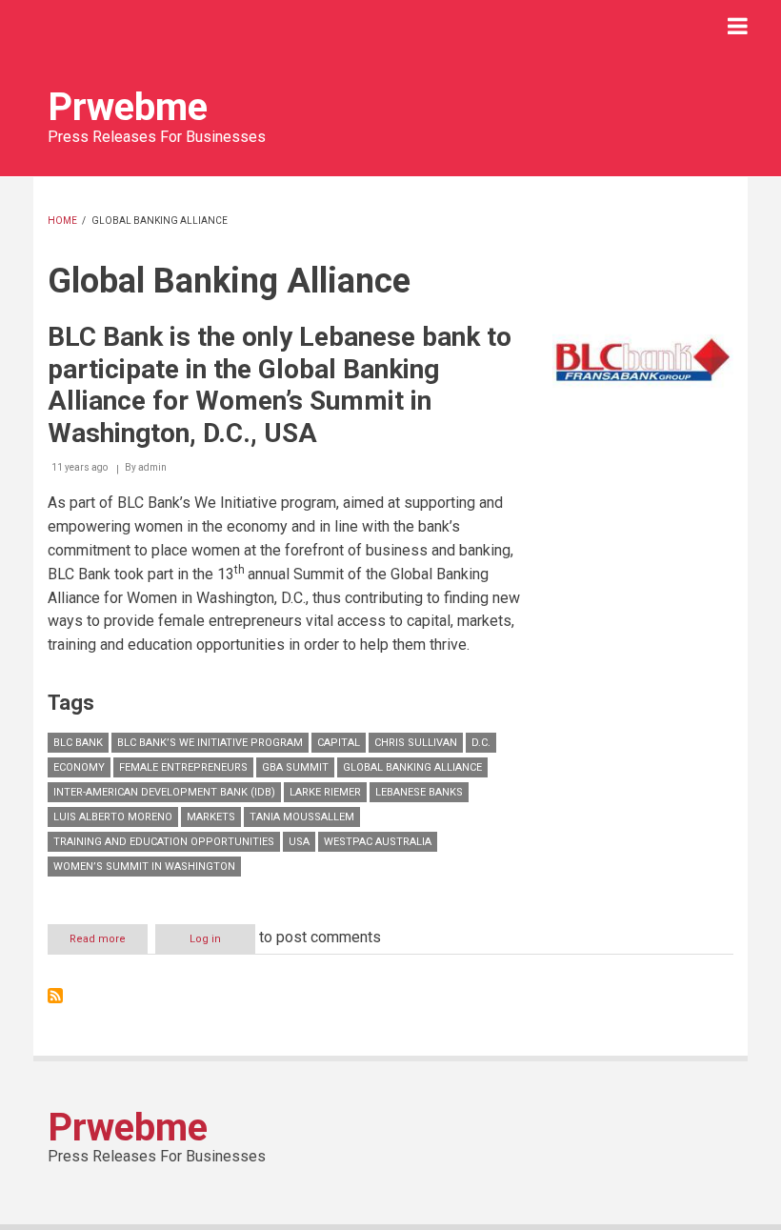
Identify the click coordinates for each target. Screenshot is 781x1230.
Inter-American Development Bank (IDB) (164, 792)
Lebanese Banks (419, 792)
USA (299, 842)
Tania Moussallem (302, 817)
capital (338, 742)
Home (62, 220)
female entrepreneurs (183, 767)
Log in (205, 939)
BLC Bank (78, 742)
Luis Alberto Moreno (112, 817)
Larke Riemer (325, 792)
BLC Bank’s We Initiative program (210, 742)
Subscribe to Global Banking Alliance (55, 995)
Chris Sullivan (415, 742)
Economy (79, 767)
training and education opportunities (163, 842)
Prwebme (128, 107)
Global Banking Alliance (412, 767)
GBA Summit (295, 767)
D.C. (481, 742)
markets (211, 817)
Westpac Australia (377, 842)
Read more (109, 943)
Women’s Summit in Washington (144, 866)
